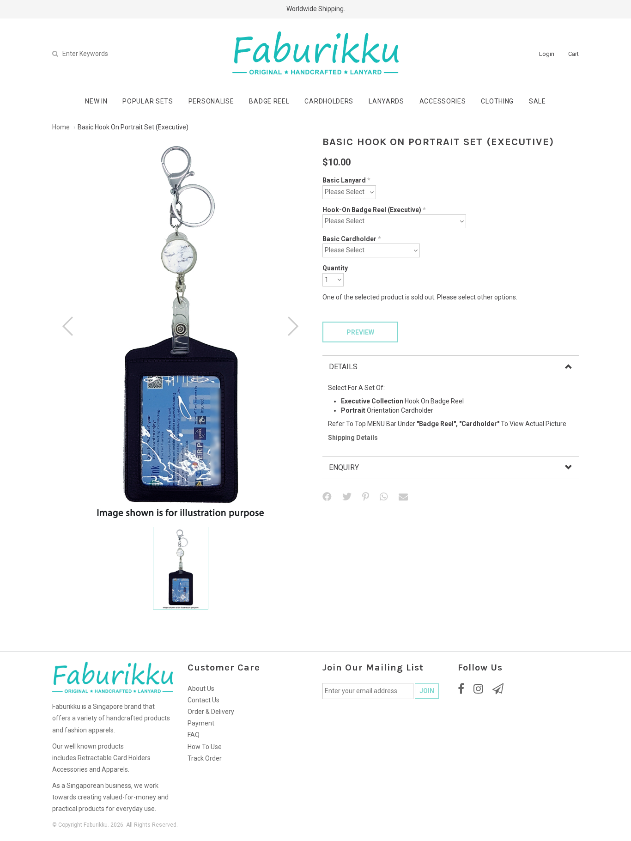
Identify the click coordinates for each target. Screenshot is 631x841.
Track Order (205, 758)
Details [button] (343, 366)
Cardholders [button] (328, 101)
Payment (201, 723)
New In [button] (96, 101)
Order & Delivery (211, 711)
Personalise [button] (211, 101)
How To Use (205, 746)
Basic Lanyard (346, 180)
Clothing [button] (497, 101)
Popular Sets (147, 101)
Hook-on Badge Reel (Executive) (374, 209)
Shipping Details (353, 437)
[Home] (315, 53)
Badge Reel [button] (269, 101)
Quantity (335, 268)
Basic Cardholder (351, 239)
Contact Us (203, 700)
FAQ (194, 734)
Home (61, 127)
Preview (360, 332)
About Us (201, 688)
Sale (537, 101)
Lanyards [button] (386, 101)
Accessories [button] (442, 101)
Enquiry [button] (344, 467)
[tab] (450, 366)
